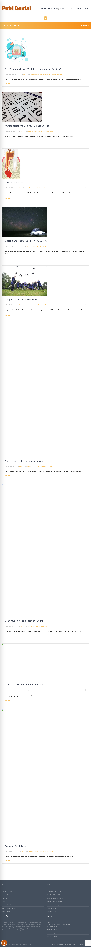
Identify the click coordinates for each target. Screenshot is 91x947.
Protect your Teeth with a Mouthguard (24, 460)
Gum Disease (38, 131)
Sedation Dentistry (48, 851)
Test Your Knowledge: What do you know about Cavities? (33, 69)
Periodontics (65, 690)
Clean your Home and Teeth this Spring (24, 620)
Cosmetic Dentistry (31, 305)
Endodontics (29, 188)
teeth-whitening (47, 305)
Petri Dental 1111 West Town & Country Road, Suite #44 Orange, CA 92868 (58, 924)
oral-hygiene (34, 74)
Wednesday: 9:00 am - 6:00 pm (55, 898)
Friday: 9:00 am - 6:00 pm (53, 905)
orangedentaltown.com (53, 936)
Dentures (4, 898)
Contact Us (80, 944)
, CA (74, 9)
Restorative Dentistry (42, 74)
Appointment (72, 944)
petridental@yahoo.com (53, 933)
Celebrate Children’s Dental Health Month (25, 684)
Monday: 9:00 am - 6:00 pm (54, 891)
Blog (87, 25)
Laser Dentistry (6, 911)
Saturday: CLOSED (52, 908)
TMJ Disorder (50, 466)
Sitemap (86, 944)
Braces (4, 901)
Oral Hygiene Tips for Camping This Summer (26, 240)
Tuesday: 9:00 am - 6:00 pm (54, 895)
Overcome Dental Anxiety (17, 846)
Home (83, 25)
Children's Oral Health (35, 690)
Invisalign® (5, 895)
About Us (52, 944)
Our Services (60, 944)
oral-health (36, 188)
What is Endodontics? (15, 182)
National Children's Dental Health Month (51, 690)
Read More (7, 83)
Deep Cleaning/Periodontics (9, 908)
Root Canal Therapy (44, 188)
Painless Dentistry (39, 851)
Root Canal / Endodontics (8, 905)
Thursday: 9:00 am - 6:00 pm (54, 901)
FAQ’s (66, 944)
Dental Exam (31, 131)
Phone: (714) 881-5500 (53, 929)
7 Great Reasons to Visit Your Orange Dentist (27, 125)
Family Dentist (30, 246)
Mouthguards (37, 466)
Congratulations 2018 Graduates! (21, 299)
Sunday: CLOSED (51, 911)
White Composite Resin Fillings (56, 74)
